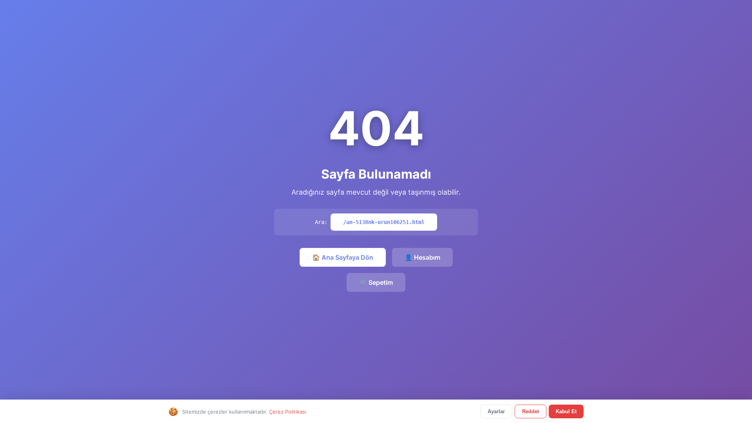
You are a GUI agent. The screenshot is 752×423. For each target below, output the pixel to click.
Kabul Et (566, 411)
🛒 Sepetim (376, 282)
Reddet (530, 411)
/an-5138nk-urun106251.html (384, 222)
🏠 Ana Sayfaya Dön (342, 257)
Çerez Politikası (287, 412)
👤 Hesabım (422, 257)
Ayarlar (496, 411)
